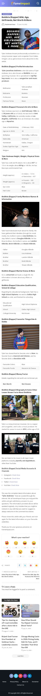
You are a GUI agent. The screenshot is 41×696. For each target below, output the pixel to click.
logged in (15, 589)
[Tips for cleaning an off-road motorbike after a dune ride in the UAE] (11, 611)
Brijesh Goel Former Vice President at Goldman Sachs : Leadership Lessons (10, 640)
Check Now (16, 475)
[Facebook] (19, 565)
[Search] (38, 3)
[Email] (36, 565)
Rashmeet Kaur (10, 24)
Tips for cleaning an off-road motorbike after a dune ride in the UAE (10, 624)
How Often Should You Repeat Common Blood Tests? (29, 623)
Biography (7, 14)
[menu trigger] (4, 3)
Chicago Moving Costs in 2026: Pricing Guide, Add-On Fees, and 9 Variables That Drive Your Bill (30, 642)
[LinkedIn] (30, 676)
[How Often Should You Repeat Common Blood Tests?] (30, 611)
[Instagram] (25, 676)
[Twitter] (25, 565)
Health (26, 616)
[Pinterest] (30, 565)
